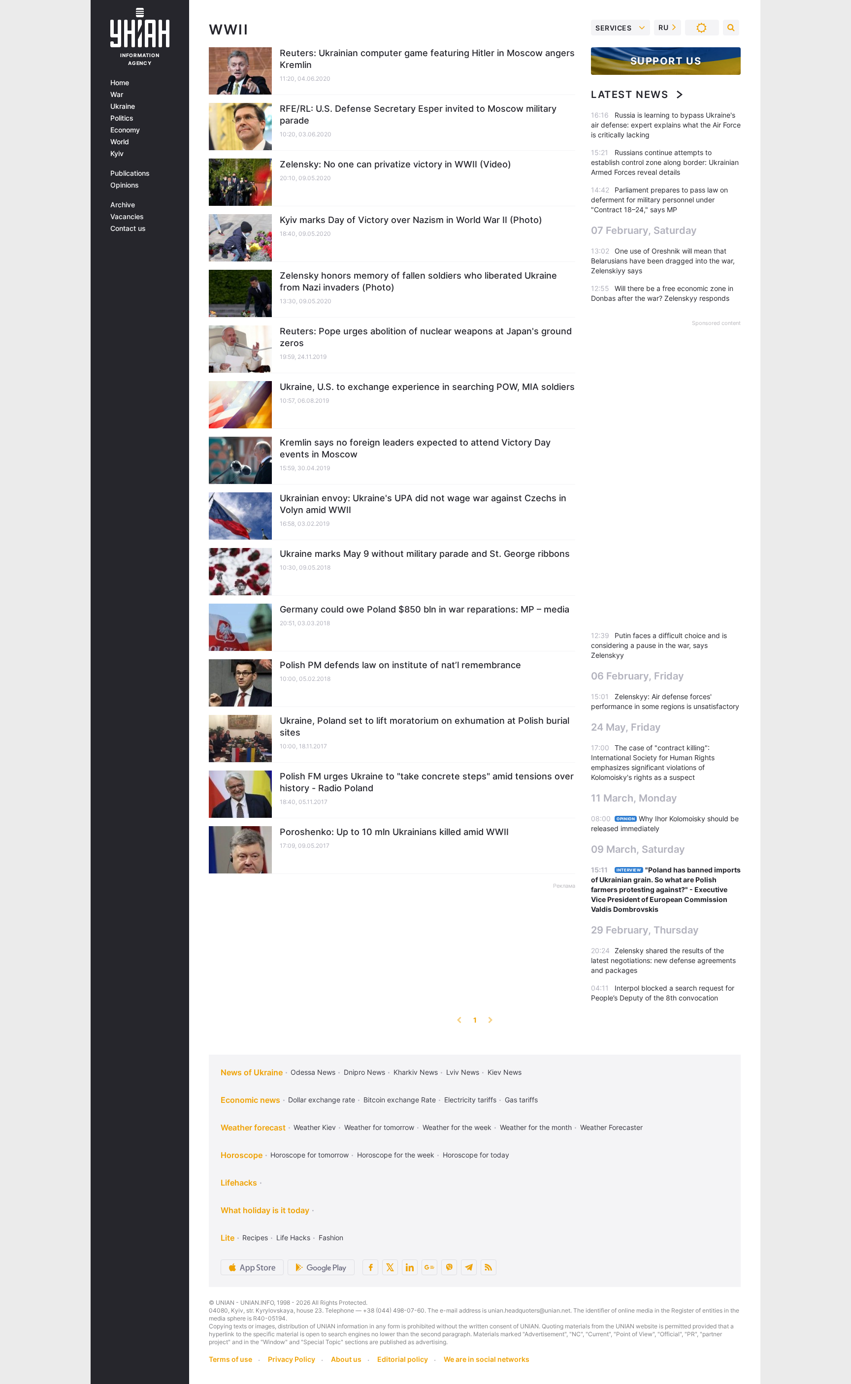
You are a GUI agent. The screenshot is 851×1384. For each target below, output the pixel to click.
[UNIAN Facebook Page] (370, 1267)
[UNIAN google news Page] (429, 1267)
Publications (130, 173)
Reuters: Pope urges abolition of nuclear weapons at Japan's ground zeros (426, 337)
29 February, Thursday (645, 930)
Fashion (331, 1237)
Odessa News (313, 1072)
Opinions (124, 185)
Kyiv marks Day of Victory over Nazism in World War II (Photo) (411, 220)
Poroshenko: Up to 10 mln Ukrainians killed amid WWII (394, 832)
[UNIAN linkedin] (410, 1267)
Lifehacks (239, 1183)
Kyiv (117, 154)
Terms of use (230, 1359)
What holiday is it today (265, 1210)
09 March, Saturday (638, 849)
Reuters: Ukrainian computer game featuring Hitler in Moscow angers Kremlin (427, 59)
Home (119, 83)
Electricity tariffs (470, 1099)
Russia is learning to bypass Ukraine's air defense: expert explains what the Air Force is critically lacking (666, 125)
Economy (125, 130)
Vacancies (127, 217)
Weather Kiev (315, 1127)
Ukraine (122, 106)
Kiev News (505, 1072)
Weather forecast (253, 1127)
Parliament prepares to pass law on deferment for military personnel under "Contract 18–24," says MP (659, 200)
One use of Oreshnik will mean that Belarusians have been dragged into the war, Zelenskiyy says (663, 261)
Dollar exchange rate (321, 1099)
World (119, 142)
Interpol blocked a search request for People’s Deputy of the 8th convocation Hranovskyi (662, 998)
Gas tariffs (521, 1099)
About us (346, 1359)
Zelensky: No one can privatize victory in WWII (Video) (395, 164)
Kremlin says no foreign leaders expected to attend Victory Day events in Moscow (415, 448)
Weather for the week (457, 1127)
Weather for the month (536, 1127)
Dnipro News (364, 1072)
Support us (666, 61)
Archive (122, 205)
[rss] (488, 1267)
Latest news (630, 94)
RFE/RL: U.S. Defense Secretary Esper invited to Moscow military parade (418, 114)
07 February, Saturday (644, 230)
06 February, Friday (637, 676)
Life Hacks (293, 1237)
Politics (121, 118)
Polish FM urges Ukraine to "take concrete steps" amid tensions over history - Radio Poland (427, 782)
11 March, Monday (634, 798)
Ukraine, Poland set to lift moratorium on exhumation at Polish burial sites (424, 726)
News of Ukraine (252, 1072)
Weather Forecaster (611, 1127)
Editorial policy (402, 1359)
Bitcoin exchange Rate (399, 1099)
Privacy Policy (291, 1359)
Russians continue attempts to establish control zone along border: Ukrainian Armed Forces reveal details (665, 162)
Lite (227, 1238)
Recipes (255, 1237)
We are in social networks (486, 1359)
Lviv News (462, 1072)
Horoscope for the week (395, 1155)
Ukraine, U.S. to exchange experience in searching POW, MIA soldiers (427, 387)
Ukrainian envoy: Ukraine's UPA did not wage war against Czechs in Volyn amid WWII (423, 504)
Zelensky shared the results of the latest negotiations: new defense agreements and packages (663, 960)
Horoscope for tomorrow (309, 1155)
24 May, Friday (626, 727)
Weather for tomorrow (379, 1127)
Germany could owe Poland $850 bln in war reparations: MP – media (424, 609)
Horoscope (241, 1155)
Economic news (250, 1100)
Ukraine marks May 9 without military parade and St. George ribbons (425, 553)
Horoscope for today (476, 1155)
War (116, 94)
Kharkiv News (415, 1072)
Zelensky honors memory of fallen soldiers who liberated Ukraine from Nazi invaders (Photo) (418, 281)
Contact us (128, 228)
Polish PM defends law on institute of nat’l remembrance (400, 665)
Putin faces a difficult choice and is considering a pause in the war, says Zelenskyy (659, 645)
